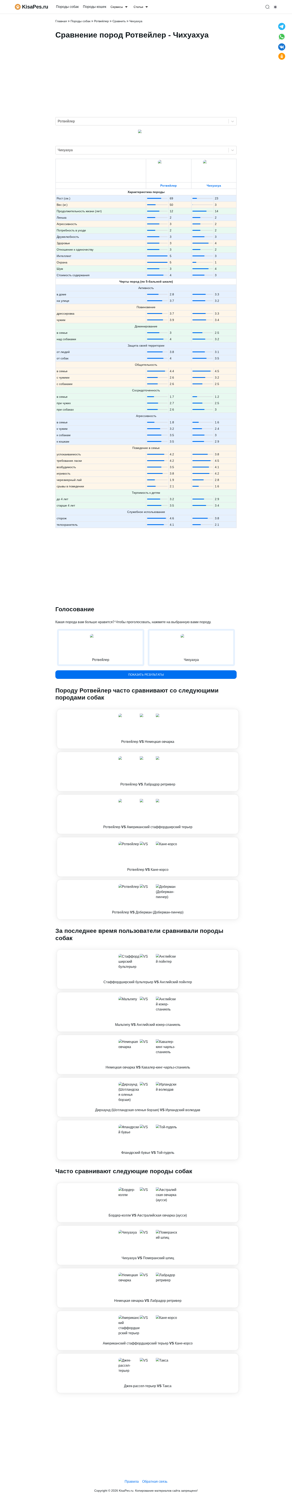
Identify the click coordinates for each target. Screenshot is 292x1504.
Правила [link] (132, 1481)
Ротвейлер (168, 185)
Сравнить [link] (119, 21)
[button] (147, 729)
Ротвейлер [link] (101, 21)
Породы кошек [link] (94, 7)
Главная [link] (61, 21)
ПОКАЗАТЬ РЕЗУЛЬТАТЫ (146, 674)
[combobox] (58, 121)
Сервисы (117, 7)
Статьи (138, 7)
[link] (147, 729)
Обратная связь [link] (154, 1481)
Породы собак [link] (67, 7)
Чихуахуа (214, 185)
